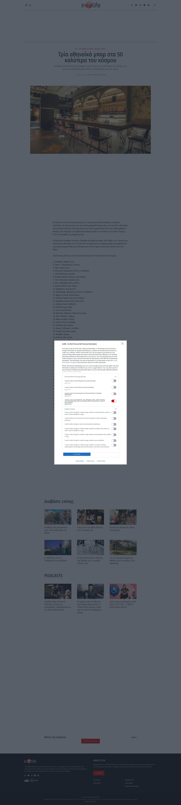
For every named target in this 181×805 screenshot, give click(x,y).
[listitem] (90, 377)
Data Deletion (80, 461)
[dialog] (90, 402)
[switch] (113, 380)
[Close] (123, 344)
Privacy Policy (101, 461)
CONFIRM (76, 454)
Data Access (90, 461)
